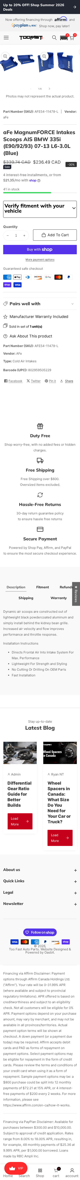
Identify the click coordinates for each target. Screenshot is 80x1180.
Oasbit (49, 952)
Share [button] (69, 381)
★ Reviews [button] (76, 594)
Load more (33, 838)
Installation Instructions (20, 643)
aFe (19, 353)
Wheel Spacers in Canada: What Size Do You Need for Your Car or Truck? (37, 802)
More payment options (40, 259)
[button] (64, 38)
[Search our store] (55, 38)
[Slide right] (49, 88)
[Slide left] (30, 88)
